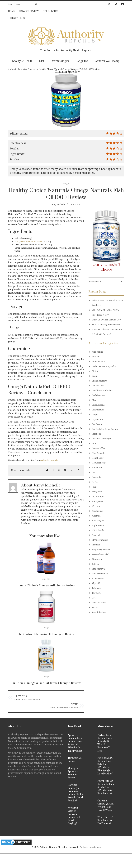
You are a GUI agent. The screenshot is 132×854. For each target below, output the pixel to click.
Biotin (95, 371)
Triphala (96, 588)
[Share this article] (47, 470)
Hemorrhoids (98, 463)
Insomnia (96, 477)
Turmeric (96, 593)
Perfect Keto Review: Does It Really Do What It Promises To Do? (104, 743)
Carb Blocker (98, 395)
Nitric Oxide (98, 530)
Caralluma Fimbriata (102, 390)
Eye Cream (97, 424)
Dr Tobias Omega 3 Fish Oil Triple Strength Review (46, 683)
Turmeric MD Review (75, 759)
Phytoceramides (100, 540)
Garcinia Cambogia (101, 438)
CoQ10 (95, 414)
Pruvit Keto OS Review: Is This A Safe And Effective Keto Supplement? (105, 787)
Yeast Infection (99, 612)
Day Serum (97, 419)
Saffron (95, 564)
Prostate (96, 545)
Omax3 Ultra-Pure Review (27, 699)
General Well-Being (107, 61)
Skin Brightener (100, 573)
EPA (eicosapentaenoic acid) (28, 241)
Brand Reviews (99, 381)
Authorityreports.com (90, 847)
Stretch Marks (98, 578)
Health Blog (18, 18)
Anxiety (95, 356)
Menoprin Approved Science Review (73, 773)
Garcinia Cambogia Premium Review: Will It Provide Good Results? (75, 792)
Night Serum (98, 525)
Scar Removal (98, 569)
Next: (74, 704)
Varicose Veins (99, 602)
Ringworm (97, 559)
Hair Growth (98, 453)
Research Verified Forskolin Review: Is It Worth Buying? (74, 815)
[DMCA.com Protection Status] (16, 842)
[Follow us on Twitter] (116, 4)
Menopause (97, 501)
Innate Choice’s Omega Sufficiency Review (46, 585)
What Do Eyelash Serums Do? (106, 320)
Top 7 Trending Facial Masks (106, 324)
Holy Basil (97, 467)
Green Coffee (98, 448)
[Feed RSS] (109, 4)
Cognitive (82, 61)
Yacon (95, 607)
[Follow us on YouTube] (121, 4)
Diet (41, 61)
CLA (94, 400)
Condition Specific (66, 72)
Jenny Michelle (58, 204)
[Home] (66, 35)
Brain (94, 376)
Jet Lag (95, 482)
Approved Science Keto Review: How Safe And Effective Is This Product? (75, 743)
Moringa (96, 516)
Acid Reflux (97, 352)
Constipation (98, 410)
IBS (93, 472)
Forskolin (96, 434)
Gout (94, 443)
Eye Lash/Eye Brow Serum (105, 429)
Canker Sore (98, 385)
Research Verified (100, 554)
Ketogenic (97, 491)
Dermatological (60, 61)
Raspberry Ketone (101, 549)
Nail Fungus (98, 520)
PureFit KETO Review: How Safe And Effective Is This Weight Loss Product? (105, 765)
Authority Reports (49, 460)
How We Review (29, 11)
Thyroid (96, 583)
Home (11, 11)
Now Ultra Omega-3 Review (64, 707)
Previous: (21, 696)
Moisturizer (98, 511)
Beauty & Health (22, 61)
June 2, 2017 (75, 204)
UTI (93, 598)
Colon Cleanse (98, 405)
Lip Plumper (98, 496)
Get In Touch (51, 11)
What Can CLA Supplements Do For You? (105, 820)
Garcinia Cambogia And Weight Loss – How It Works (105, 805)
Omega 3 (66, 183)
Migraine (96, 506)
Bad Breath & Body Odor (104, 366)
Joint (94, 487)
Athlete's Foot (98, 361)
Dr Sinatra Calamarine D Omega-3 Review (46, 634)
